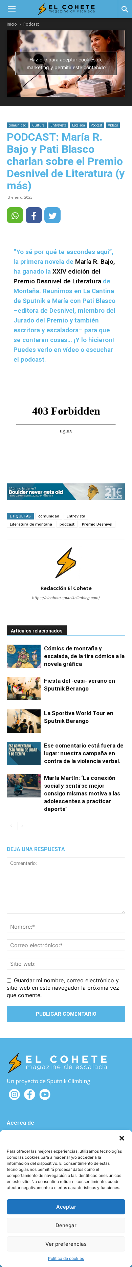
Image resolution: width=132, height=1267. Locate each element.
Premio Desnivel (97, 524)
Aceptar (66, 1207)
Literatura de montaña (31, 524)
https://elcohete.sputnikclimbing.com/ (66, 597)
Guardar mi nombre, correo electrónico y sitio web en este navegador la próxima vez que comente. (63, 987)
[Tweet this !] (52, 215)
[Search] (125, 9)
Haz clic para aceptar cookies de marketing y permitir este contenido (66, 63)
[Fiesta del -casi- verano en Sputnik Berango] (24, 688)
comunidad (17, 125)
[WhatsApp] (15, 215)
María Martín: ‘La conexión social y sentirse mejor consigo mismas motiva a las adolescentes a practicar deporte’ (82, 793)
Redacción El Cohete (66, 588)
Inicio (12, 24)
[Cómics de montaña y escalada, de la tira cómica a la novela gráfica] (24, 656)
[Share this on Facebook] (34, 215)
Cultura (38, 125)
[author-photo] (66, 579)
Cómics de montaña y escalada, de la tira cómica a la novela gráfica (84, 656)
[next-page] (22, 826)
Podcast (31, 24)
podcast (67, 524)
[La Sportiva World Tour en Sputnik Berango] (24, 721)
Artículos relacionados (37, 631)
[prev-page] (11, 826)
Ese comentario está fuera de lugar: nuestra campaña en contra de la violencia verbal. (84, 753)
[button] (121, 1138)
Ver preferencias (66, 1244)
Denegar (66, 1225)
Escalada (78, 125)
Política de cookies (66, 1258)
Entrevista (58, 125)
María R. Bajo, (95, 261)
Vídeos (113, 125)
